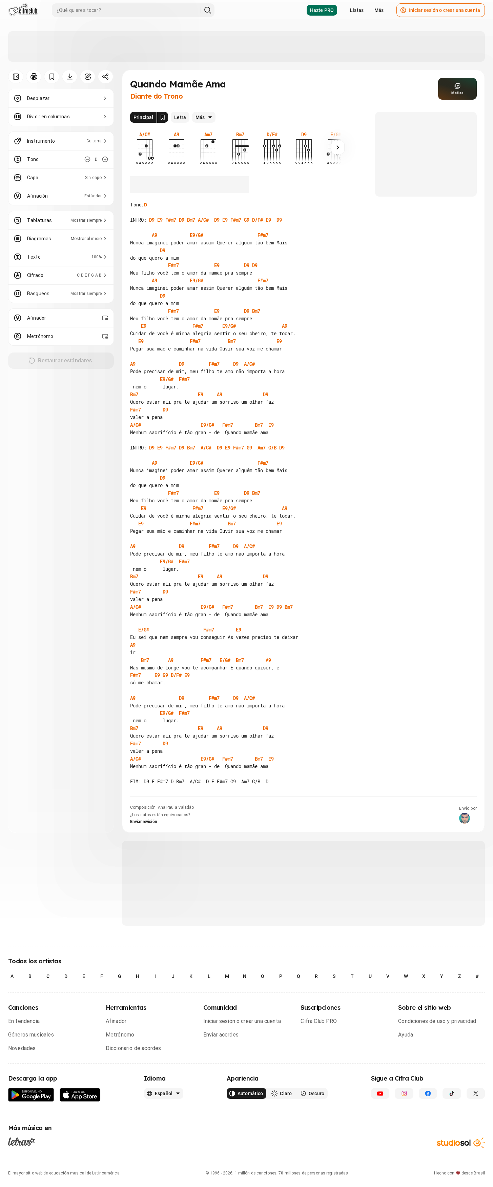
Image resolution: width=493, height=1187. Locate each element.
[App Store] (80, 1095)
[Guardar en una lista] (51, 76)
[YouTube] (380, 1093)
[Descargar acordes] (69, 76)
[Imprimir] (33, 76)
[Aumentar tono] (105, 159)
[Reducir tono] (87, 159)
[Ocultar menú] (15, 76)
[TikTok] (452, 1093)
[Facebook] (428, 1093)
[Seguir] (338, 147)
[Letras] (21, 1142)
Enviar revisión (143, 821)
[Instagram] (404, 1093)
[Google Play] (31, 1095)
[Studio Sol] (461, 1143)
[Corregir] (87, 76)
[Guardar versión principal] (162, 117)
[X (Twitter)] (476, 1093)
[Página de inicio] (23, 10)
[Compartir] (105, 76)
